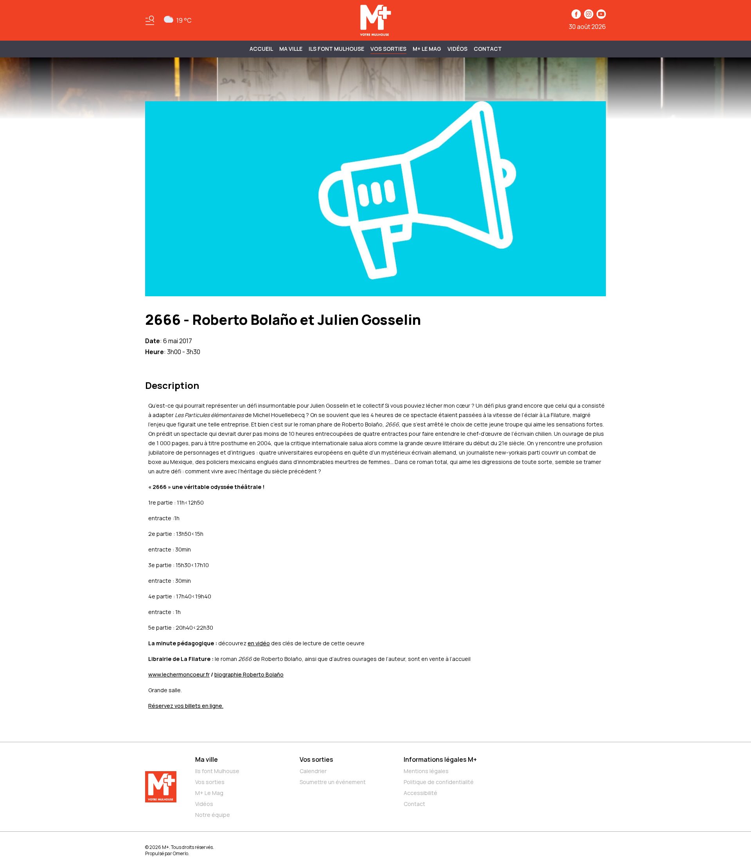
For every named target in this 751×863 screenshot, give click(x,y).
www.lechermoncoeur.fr (179, 674)
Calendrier (313, 771)
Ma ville (206, 759)
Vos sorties (388, 48)
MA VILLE (290, 48)
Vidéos (457, 48)
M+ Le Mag (427, 48)
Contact (488, 48)
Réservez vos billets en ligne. (185, 705)
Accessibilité (420, 793)
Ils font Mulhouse (217, 771)
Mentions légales (426, 771)
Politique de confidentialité (439, 782)
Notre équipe (212, 814)
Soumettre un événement (333, 782)
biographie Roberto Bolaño (249, 674)
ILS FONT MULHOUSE (336, 48)
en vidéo (259, 643)
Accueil (261, 48)
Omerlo (180, 853)
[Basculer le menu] (150, 20)
